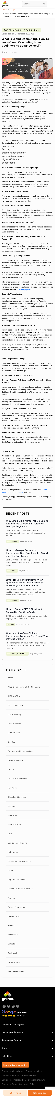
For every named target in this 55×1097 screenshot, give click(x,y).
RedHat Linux (12, 541)
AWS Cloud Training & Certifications (21, 30)
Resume (11, 925)
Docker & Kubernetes (17, 778)
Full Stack (12, 788)
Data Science (14, 733)
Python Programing (16, 907)
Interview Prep (14, 824)
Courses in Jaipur (34, 1071)
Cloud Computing (15, 705)
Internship (12, 815)
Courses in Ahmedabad (12, 1071)
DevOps (10, 624)
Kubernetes (11, 571)
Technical (12, 953)
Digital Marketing (15, 760)
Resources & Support (12, 1040)
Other (10, 870)
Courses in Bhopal (10, 1075)
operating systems (24, 289)
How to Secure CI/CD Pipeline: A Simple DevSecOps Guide (24, 610)
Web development (16, 971)
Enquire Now (41, 1093)
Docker (11, 769)
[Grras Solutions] (5, 4)
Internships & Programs (12, 1032)
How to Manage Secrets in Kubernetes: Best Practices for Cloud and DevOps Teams (27, 553)
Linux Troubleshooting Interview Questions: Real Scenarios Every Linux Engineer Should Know (24, 582)
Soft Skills (12, 944)
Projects (11, 898)
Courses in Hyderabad (12, 1080)
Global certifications (17, 797)
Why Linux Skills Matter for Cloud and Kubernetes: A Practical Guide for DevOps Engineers (27, 523)
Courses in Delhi (26, 1084)
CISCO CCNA (14, 696)
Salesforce (13, 934)
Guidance (12, 806)
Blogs (12, 10)
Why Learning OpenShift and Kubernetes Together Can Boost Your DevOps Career (27, 636)
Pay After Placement (17, 879)
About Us (6, 1048)
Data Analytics (14, 723)
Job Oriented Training (17, 843)
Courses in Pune (9, 1084)
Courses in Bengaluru (35, 1080)
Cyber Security (14, 714)
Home (4, 10)
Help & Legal (8, 1056)
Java (10, 834)
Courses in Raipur (29, 1075)
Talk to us (16, 1093)
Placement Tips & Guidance (20, 889)
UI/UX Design (14, 962)
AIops (10, 678)
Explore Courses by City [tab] (15, 1065)
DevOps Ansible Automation (20, 751)
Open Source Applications (19, 861)
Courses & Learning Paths (14, 1024)
